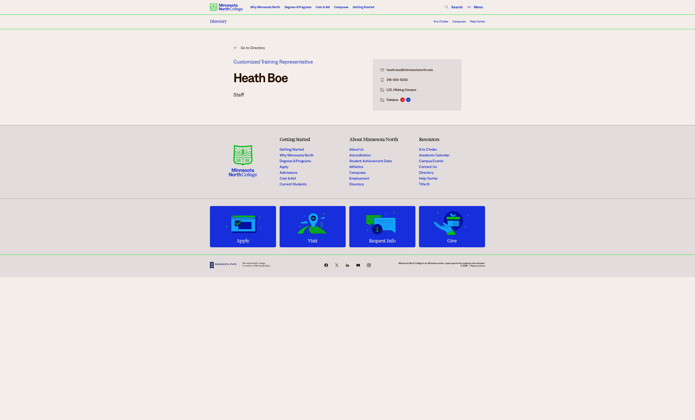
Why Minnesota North (265, 7)
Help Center (477, 21)
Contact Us (428, 167)
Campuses (341, 7)
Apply (284, 167)
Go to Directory (253, 48)
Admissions (288, 173)
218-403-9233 (397, 80)
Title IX (424, 184)
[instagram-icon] (369, 266)
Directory (356, 184)
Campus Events (431, 161)
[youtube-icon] (358, 266)
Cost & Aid (323, 7)
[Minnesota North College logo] (226, 7)
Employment (359, 178)
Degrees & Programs (298, 7)
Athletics (356, 167)
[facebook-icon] (326, 266)
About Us (356, 149)
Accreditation (360, 155)
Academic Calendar (434, 155)
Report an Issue (478, 265)
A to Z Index (441, 21)
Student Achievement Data (370, 161)
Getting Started (363, 7)
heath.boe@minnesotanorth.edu (410, 70)
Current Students (293, 184)
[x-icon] (337, 266)
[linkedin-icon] (347, 266)
